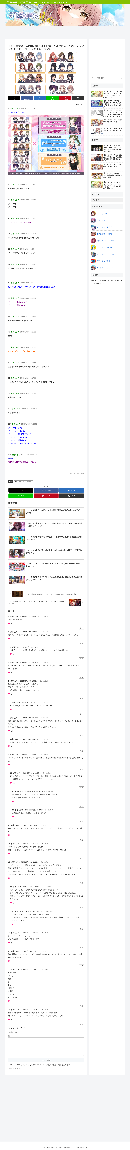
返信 (81, 628)
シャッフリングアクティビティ (24, 481)
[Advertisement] (65, 32)
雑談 (11, 481)
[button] (78, 98)
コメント (12, 1036)
